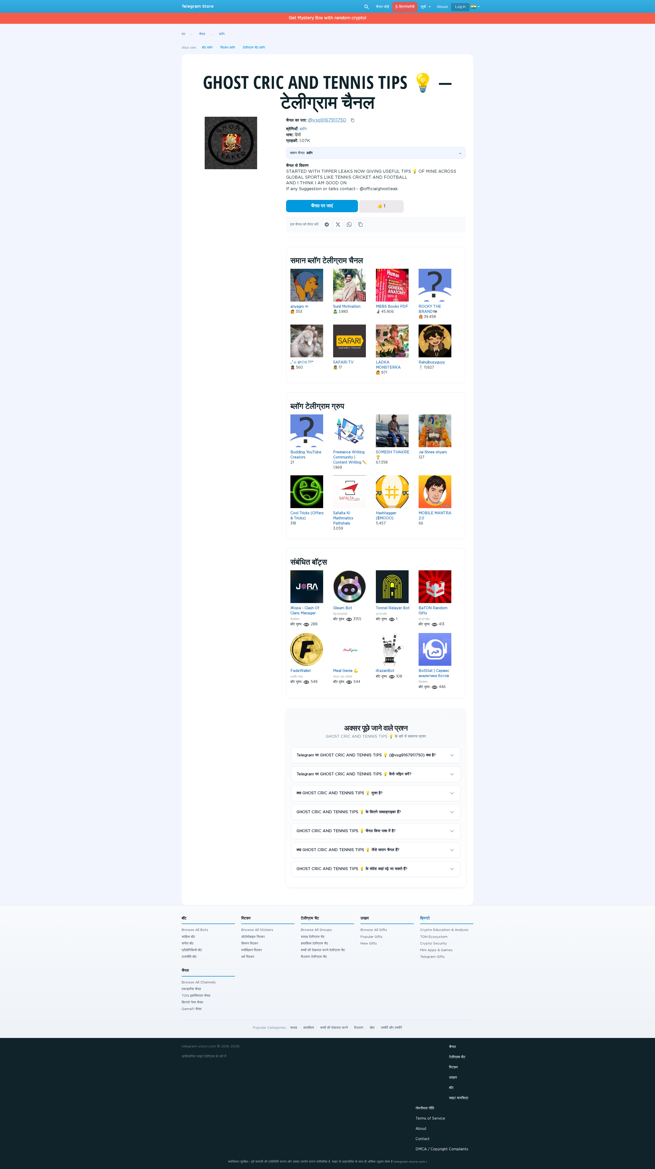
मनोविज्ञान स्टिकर (251, 950)
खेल (372, 1027)
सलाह (293, 1027)
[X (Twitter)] (338, 224)
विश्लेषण (294, 619)
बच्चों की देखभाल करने (334, 1027)
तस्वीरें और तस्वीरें (391, 1027)
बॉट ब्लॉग (207, 47)
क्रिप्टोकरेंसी (340, 614)
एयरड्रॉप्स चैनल (191, 989)
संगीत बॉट (187, 943)
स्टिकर (453, 1067)
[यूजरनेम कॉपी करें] (352, 120)
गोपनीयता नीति (425, 1108)
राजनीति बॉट (189, 957)
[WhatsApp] (349, 224)
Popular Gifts (372, 937)
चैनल (452, 1046)
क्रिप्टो (425, 918)
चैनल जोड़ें (382, 6)
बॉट (451, 1087)
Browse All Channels (199, 982)
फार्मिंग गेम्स (296, 676)
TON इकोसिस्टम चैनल (196, 995)
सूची (423, 6)
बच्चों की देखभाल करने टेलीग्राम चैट (323, 950)
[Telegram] (326, 224)
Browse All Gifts (374, 930)
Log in (460, 6)
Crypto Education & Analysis (444, 930)
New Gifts (369, 943)
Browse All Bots (195, 930)
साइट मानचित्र (458, 1098)
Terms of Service (430, 1118)
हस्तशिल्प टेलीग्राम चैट (314, 943)
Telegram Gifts (432, 957)
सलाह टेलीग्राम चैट (312, 937)
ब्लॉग (303, 129)
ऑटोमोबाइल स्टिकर (253, 937)
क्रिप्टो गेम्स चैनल (192, 1002)
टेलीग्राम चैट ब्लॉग (254, 47)
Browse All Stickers (257, 930)
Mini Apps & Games (436, 950)
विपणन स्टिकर (249, 943)
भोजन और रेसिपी (342, 676)
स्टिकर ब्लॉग (227, 47)
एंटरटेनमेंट (381, 614)
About (421, 1128)
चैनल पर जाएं (322, 206)
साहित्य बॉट (188, 937)
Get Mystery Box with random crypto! (327, 18)
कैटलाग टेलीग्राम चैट (314, 957)
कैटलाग (358, 1027)
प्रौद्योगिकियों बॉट (192, 950)
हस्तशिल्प (308, 1027)
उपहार (453, 1077)
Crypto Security (433, 943)
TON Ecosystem (433, 937)
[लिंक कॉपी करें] (360, 224)
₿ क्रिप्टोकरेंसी (404, 6)
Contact (423, 1139)
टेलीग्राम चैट (457, 1057)
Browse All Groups (316, 930)
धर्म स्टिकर (247, 957)
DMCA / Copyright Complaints (442, 1149)
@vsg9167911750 (327, 120)
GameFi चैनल (192, 1009)
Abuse (442, 6)
